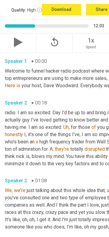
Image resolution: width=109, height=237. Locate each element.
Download (61, 9)
